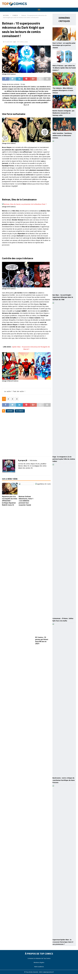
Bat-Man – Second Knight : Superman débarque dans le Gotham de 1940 (63, 297)
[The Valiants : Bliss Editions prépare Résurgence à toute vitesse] (64, 79)
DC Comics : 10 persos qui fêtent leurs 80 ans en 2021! (41, 640)
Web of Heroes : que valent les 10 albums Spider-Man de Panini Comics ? (64, 68)
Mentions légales (39, 962)
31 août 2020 (8, 42)
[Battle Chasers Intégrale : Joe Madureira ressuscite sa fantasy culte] (64, 101)
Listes (26, 42)
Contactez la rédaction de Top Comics (39, 958)
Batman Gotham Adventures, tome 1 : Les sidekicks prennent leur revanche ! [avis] (26, 500)
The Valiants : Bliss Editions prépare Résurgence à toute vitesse (63, 90)
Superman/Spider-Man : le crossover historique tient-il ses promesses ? (63, 942)
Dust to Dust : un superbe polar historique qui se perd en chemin (64, 45)
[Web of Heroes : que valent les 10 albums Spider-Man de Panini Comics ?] (64, 56)
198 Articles (33, 460)
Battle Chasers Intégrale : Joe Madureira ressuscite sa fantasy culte (63, 113)
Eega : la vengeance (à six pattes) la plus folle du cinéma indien (64, 459)
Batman (9, 411)
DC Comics (19, 411)
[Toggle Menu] (39, 9)
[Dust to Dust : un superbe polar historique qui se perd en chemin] (64, 34)
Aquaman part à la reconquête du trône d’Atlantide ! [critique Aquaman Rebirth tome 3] (9, 500)
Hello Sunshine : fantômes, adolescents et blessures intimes (62, 135)
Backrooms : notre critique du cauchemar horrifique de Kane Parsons (64, 780)
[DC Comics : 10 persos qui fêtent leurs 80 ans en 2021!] (43, 559)
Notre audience (39, 966)
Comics (21, 42)
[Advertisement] (26, 436)
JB (15, 42)
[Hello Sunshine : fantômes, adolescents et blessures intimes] (64, 124)
